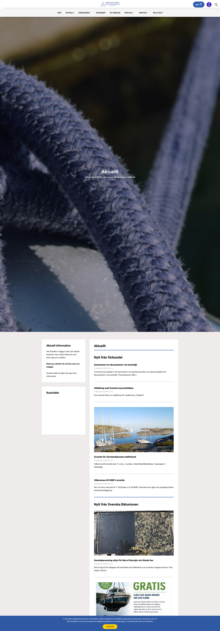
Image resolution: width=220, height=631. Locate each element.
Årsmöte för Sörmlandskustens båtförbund (115, 457)
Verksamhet (84, 13)
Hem (59, 13)
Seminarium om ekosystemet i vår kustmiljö (115, 365)
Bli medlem (115, 13)
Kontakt (143, 13)
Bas (197, 5)
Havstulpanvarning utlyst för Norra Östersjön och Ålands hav (123, 560)
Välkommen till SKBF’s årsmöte (109, 480)
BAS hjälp (158, 13)
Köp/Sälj (129, 13)
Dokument (101, 13)
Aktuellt (70, 13)
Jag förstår (110, 626)
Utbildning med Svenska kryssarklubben (114, 388)
